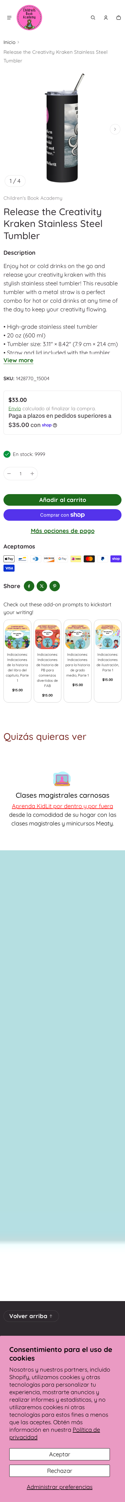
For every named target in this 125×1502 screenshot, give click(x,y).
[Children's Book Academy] (29, 18)
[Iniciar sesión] (106, 17)
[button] (93, 17)
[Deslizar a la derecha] (115, 129)
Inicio (9, 42)
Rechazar (59, 1470)
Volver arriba (28, 1316)
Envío (14, 408)
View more (18, 360)
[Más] (32, 473)
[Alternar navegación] (9, 17)
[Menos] (9, 473)
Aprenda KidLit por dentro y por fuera (62, 806)
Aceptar (59, 1454)
